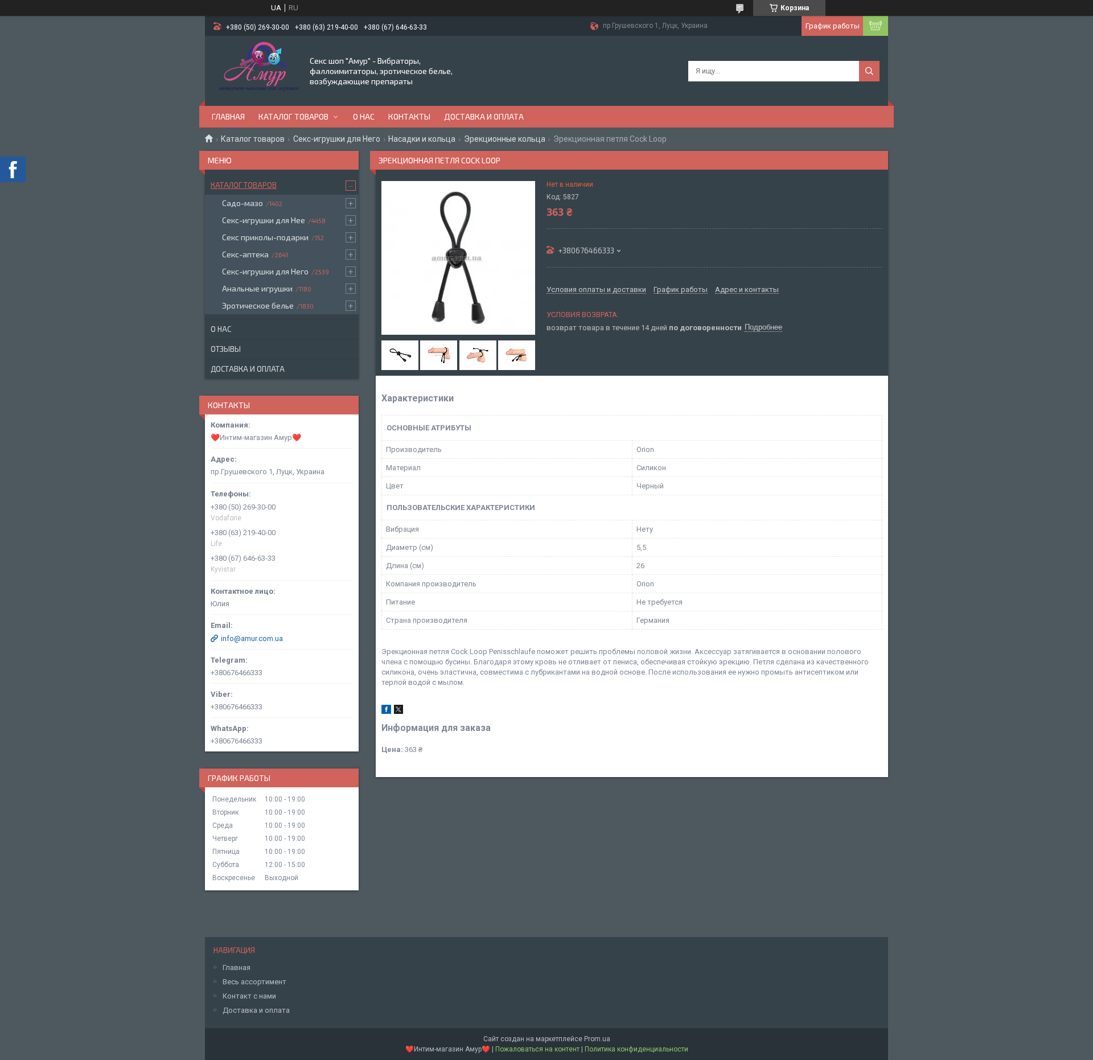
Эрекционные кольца (504, 138)
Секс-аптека (245, 254)
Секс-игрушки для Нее (263, 220)
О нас (364, 116)
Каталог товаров (293, 116)
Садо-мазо (242, 203)
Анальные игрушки (257, 288)
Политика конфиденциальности (636, 1049)
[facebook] (386, 711)
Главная (228, 116)
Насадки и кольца (421, 138)
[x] (398, 711)
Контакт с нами (249, 996)
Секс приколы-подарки (265, 237)
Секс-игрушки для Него (336, 138)
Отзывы (226, 349)
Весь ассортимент (254, 981)
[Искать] (869, 71)
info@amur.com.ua (252, 638)
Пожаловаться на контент (537, 1049)
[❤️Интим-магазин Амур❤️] (256, 70)
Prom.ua (597, 1039)
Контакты (409, 116)
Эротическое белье (258, 305)
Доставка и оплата (484, 116)
